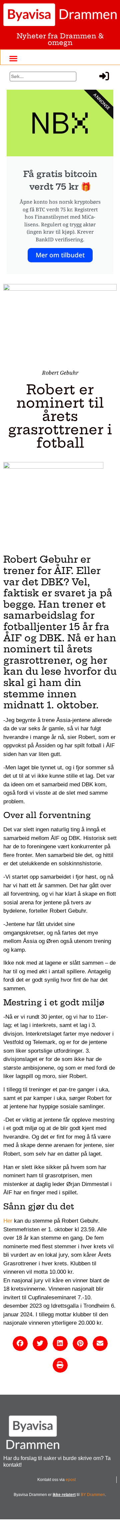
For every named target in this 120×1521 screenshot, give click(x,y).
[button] (13, 58)
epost (71, 1479)
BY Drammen (93, 1494)
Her (7, 1221)
